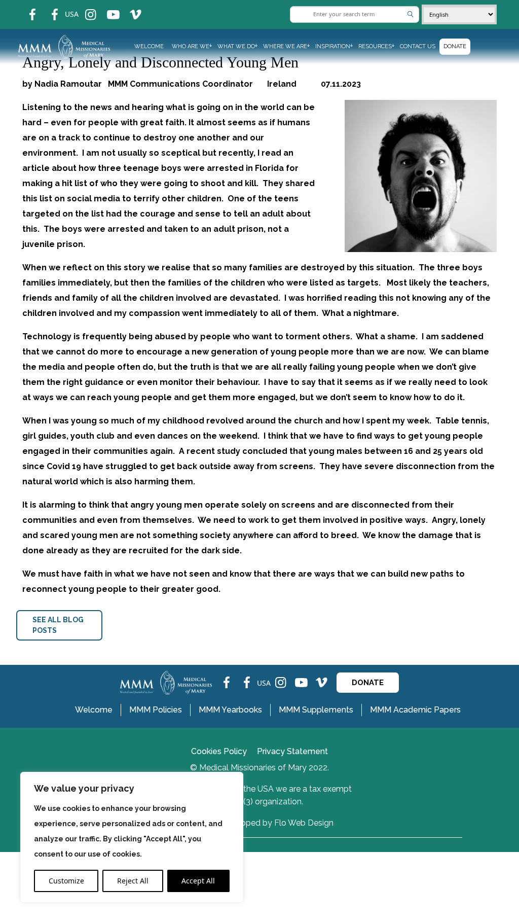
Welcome (149, 46)
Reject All (133, 880)
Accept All (198, 880)
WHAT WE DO (236, 46)
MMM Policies (155, 710)
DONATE (368, 682)
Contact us (417, 46)
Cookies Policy (219, 751)
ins (84, 8)
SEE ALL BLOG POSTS (58, 625)
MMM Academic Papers (415, 710)
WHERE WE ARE (285, 46)
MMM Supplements (316, 710)
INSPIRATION (332, 46)
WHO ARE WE (190, 46)
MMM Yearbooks (230, 710)
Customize (66, 880)
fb (24, 8)
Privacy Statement (292, 751)
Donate (454, 46)
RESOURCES (375, 46)
